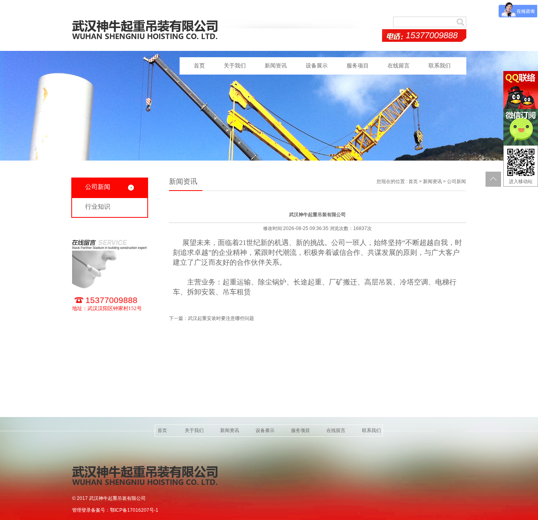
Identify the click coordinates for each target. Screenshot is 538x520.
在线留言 (399, 66)
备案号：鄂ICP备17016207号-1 (124, 510)
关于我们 (235, 66)
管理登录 (81, 510)
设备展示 (317, 66)
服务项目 (358, 66)
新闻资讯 (276, 66)
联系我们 (440, 66)
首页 (199, 66)
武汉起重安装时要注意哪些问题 (221, 318)
